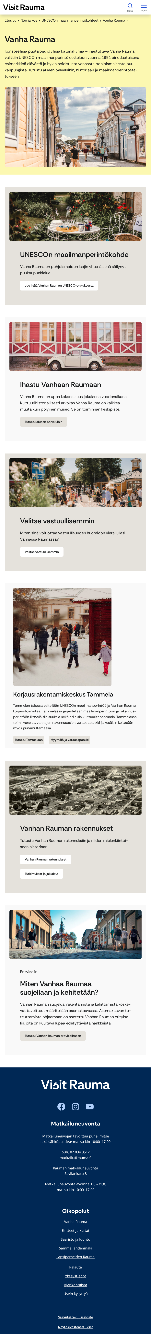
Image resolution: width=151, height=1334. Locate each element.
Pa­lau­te (75, 1267)
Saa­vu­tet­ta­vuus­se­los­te (75, 1317)
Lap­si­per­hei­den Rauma (75, 1256)
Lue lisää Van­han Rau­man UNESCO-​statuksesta (59, 285)
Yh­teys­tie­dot (75, 1276)
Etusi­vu (10, 20)
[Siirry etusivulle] (24, 7)
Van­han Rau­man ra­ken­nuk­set (45, 859)
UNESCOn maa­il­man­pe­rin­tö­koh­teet (70, 20)
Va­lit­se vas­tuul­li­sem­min (42, 552)
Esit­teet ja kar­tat (75, 1230)
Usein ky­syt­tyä (76, 1293)
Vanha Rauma (75, 1221)
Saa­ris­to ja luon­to (75, 1239)
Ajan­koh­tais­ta (75, 1284)
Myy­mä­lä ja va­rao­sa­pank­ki (70, 740)
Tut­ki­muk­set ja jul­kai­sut (41, 874)
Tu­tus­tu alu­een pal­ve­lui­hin (43, 422)
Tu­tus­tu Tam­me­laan (29, 740)
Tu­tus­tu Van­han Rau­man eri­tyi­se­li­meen (53, 1036)
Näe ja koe (29, 20)
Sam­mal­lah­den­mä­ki (75, 1248)
